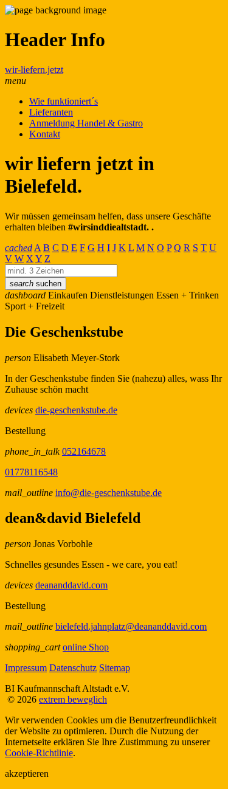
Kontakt (44, 134)
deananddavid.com (71, 585)
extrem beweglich (73, 699)
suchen (35, 283)
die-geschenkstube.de (76, 410)
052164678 (84, 451)
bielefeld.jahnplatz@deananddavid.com (131, 626)
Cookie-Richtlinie (39, 753)
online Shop (86, 647)
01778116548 (31, 472)
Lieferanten (51, 112)
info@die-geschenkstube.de (108, 493)
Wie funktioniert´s (63, 101)
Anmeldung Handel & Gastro (86, 123)
